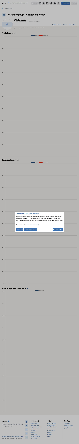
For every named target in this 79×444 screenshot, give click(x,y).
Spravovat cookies (57, 229)
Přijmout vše (20, 229)
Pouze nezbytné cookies (31, 229)
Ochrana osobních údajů (33, 224)
